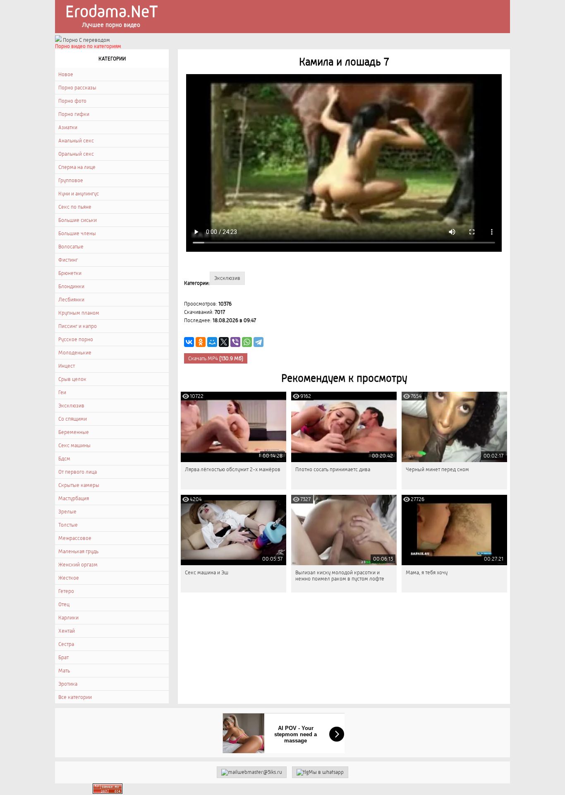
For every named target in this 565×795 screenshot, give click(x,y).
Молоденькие (74, 352)
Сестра (66, 644)
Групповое (70, 180)
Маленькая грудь (78, 551)
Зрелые (67, 511)
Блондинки (71, 286)
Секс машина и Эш (206, 572)
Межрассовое (74, 538)
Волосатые (71, 246)
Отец (63, 604)
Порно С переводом (86, 40)
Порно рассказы (77, 87)
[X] (224, 342)
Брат (63, 657)
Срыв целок (72, 379)
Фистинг (68, 260)
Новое (65, 74)
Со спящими (72, 419)
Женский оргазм (78, 564)
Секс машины (74, 445)
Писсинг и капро (77, 326)
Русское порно (75, 339)
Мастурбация (73, 498)
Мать (64, 670)
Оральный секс (76, 154)
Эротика (67, 684)
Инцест (66, 366)
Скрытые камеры (78, 485)
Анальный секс (76, 140)
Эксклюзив (71, 405)
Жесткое (68, 578)
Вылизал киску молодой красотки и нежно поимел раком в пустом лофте (339, 575)
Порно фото (72, 101)
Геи (62, 392)
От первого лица (77, 472)
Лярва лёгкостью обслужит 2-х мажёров (232, 469)
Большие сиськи (77, 220)
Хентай (66, 631)
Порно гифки (73, 114)
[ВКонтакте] (189, 342)
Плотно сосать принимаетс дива (332, 469)
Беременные (73, 432)
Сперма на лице (77, 167)
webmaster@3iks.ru (259, 772)
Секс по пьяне (74, 207)
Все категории (75, 697)
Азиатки (67, 127)
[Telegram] (258, 342)
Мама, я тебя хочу (427, 572)
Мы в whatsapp (326, 772)
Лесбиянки (71, 299)
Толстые (68, 525)
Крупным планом (78, 313)
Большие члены (77, 233)
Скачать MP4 (215, 358)
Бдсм (64, 458)
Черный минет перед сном (437, 469)
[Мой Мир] (212, 342)
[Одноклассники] (201, 342)
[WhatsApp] (247, 342)
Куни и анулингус (78, 193)
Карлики (68, 617)
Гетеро (66, 591)
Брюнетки (69, 273)
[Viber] (235, 342)
